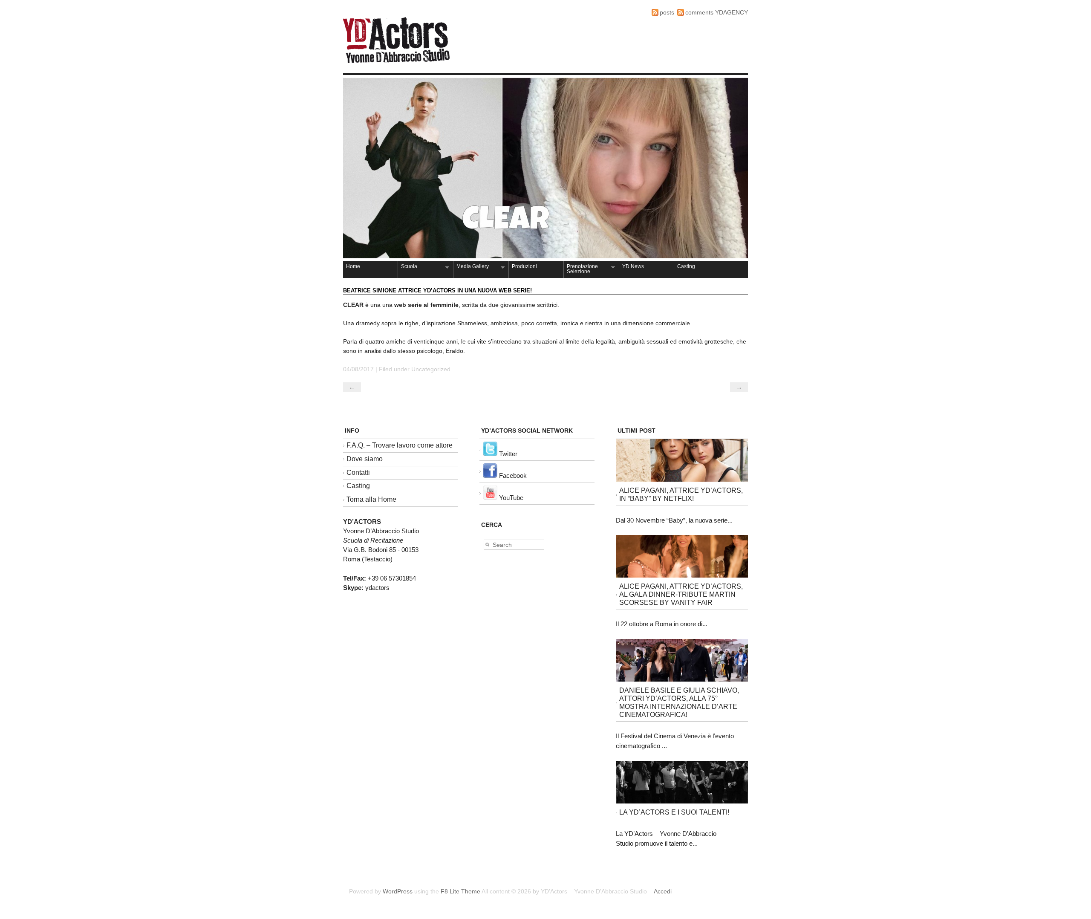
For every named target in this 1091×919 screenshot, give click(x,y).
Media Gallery (471, 267)
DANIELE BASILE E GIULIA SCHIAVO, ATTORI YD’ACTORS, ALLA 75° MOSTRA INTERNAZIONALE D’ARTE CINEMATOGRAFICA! (679, 702)
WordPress (398, 891)
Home (353, 266)
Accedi (663, 891)
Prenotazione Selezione (581, 269)
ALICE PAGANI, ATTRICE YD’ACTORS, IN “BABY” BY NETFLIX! (681, 494)
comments (699, 12)
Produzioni (524, 266)
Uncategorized (430, 369)
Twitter (507, 453)
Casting (686, 266)
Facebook (512, 475)
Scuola (407, 267)
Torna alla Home (371, 499)
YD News (633, 266)
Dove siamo (364, 458)
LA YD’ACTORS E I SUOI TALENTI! (674, 812)
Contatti (358, 472)
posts (667, 12)
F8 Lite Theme (460, 891)
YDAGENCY (731, 12)
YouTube (510, 497)
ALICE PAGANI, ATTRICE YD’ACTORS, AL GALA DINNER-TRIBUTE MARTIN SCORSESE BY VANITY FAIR (681, 594)
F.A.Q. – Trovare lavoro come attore (399, 445)
